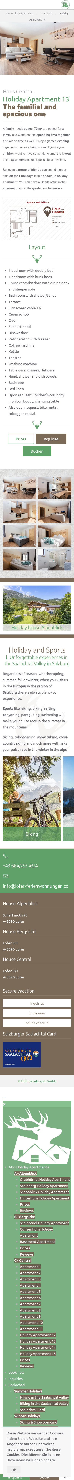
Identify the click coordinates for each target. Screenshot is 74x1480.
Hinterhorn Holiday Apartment (45, 1198)
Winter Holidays (27, 1416)
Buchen (37, 451)
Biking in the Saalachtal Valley (44, 1403)
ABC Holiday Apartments (29, 1167)
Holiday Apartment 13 (38, 1341)
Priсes (25, 1204)
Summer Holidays (28, 1391)
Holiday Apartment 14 (38, 1347)
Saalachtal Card (32, 1409)
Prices (21, 438)
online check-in (37, 1023)
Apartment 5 (30, 1291)
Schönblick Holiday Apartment (44, 1191)
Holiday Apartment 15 (38, 1353)
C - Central (22, 1260)
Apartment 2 (30, 1272)
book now (37, 1013)
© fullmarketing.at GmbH (37, 1081)
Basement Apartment (37, 1241)
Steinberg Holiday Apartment (44, 1185)
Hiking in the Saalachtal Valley (44, 1397)
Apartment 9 (30, 1316)
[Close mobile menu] (4, 1104)
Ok (13, 1470)
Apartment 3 (30, 1279)
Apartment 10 (31, 1322)
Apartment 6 (30, 1297)
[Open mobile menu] (4, 1098)
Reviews (27, 1210)
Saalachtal (17, 1384)
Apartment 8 (30, 1310)
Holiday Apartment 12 (38, 1335)
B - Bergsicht (24, 1216)
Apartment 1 (30, 1266)
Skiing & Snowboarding (38, 1422)
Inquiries (51, 438)
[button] (37, 218)
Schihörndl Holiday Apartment (44, 1223)
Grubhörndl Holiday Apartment (45, 1179)
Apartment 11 (31, 1328)
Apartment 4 (30, 1285)
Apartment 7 (30, 1304)
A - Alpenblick (25, 1173)
